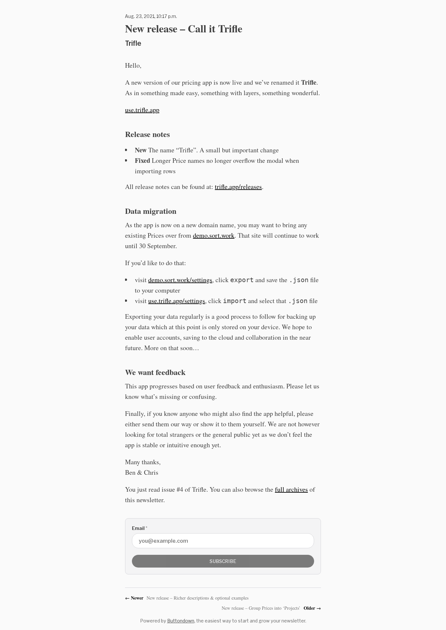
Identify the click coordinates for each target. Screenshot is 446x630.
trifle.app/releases (238, 186)
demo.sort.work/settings (180, 279)
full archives (291, 489)
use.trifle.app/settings (176, 300)
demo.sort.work (213, 235)
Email (139, 528)
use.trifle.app (142, 109)
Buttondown (180, 620)
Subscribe (223, 561)
